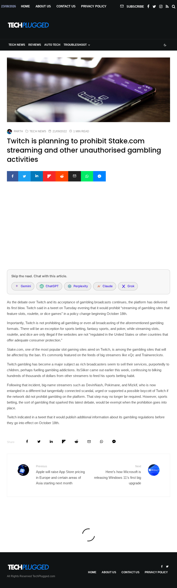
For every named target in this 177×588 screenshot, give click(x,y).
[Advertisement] (88, 231)
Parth (18, 131)
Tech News (17, 44)
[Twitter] (154, 5)
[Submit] (62, 176)
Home (25, 6)
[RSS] (167, 5)
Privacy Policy (93, 6)
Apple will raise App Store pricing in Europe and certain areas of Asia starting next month (60, 475)
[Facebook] (148, 5)
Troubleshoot (75, 44)
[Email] (74, 176)
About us (43, 6)
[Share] (12, 176)
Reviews (34, 44)
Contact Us (66, 6)
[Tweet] (24, 176)
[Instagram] (161, 5)
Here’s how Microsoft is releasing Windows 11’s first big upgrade (117, 475)
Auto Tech (52, 44)
